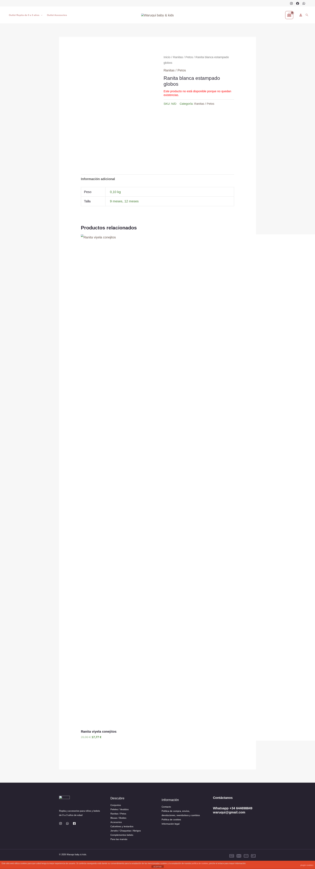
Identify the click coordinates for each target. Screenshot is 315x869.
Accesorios (116, 822)
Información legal (170, 823)
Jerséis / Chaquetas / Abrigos (125, 830)
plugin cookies (306, 865)
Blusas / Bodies (118, 818)
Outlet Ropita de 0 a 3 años (24, 15)
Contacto (166, 806)
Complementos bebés (121, 835)
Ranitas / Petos (183, 57)
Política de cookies (171, 819)
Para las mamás (118, 839)
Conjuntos (115, 805)
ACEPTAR (157, 867)
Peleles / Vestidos (119, 809)
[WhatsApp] (303, 3)
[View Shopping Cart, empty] (289, 15)
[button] (40, 15)
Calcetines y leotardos (121, 826)
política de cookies (200, 863)
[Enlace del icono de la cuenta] (300, 15)
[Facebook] (297, 3)
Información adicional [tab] (98, 179)
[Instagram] (291, 3)
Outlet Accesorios (57, 15)
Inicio (167, 57)
